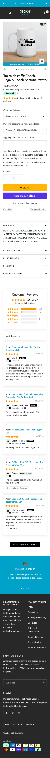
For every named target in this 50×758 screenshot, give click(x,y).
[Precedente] (4, 69)
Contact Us (33, 612)
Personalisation (11, 258)
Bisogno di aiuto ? (38, 209)
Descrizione (9, 225)
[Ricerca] (10, 13)
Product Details (11, 251)
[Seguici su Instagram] (13, 713)
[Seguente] (45, 69)
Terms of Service (35, 637)
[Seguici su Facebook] (6, 713)
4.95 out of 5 (32, 300)
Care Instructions (12, 274)
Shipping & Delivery (37, 617)
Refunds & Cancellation (33, 630)
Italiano (29, 724)
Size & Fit (32, 622)
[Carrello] (45, 12)
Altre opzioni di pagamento (25, 203)
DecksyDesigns (17, 733)
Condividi (7, 209)
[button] (10, 98)
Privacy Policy (34, 642)
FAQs (30, 607)
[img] (12, 354)
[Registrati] (43, 683)
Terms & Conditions (37, 647)
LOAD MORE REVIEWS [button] (25, 544)
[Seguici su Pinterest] (19, 713)
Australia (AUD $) (12, 724)
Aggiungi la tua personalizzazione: (19, 137)
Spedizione (8, 266)
